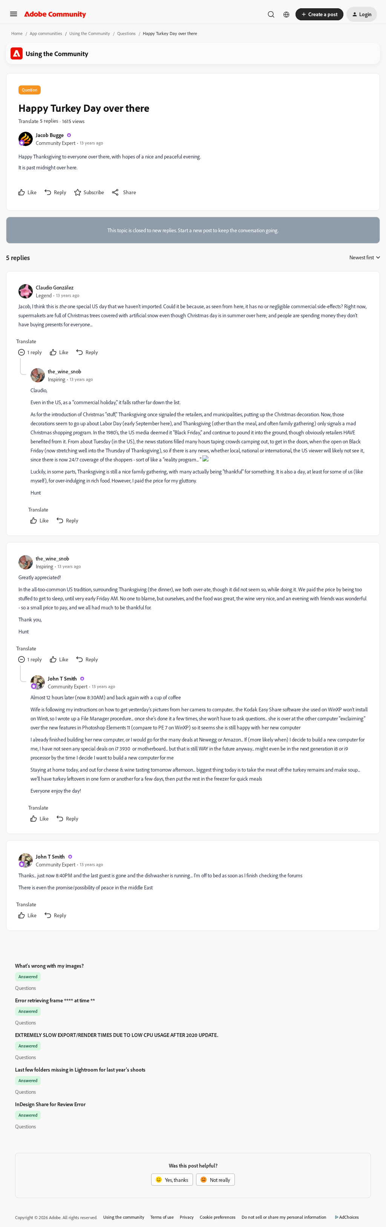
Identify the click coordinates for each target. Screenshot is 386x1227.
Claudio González (55, 287)
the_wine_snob (64, 371)
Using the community (123, 1217)
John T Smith (62, 678)
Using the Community (89, 33)
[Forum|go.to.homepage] (55, 14)
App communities (46, 33)
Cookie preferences (218, 1217)
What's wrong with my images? (49, 965)
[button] (13, 16)
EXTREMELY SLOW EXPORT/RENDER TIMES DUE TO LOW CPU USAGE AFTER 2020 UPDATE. (116, 1035)
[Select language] (286, 14)
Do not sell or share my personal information (284, 1217)
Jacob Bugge (50, 135)
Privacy (187, 1217)
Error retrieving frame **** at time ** (55, 1000)
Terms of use (162, 1217)
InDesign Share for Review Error (50, 1104)
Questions (126, 33)
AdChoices (349, 1217)
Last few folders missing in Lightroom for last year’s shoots (80, 1069)
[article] (193, 320)
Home (17, 33)
